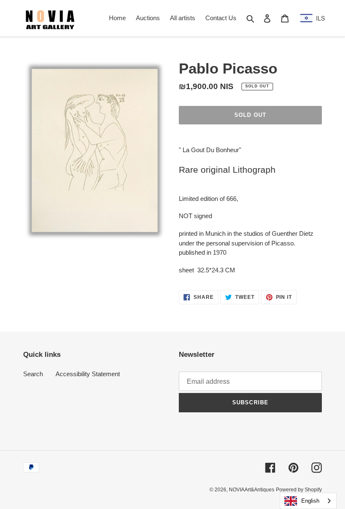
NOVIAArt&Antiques (251, 490)
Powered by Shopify (299, 490)
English (310, 501)
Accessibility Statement (88, 373)
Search (33, 373)
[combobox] (308, 501)
